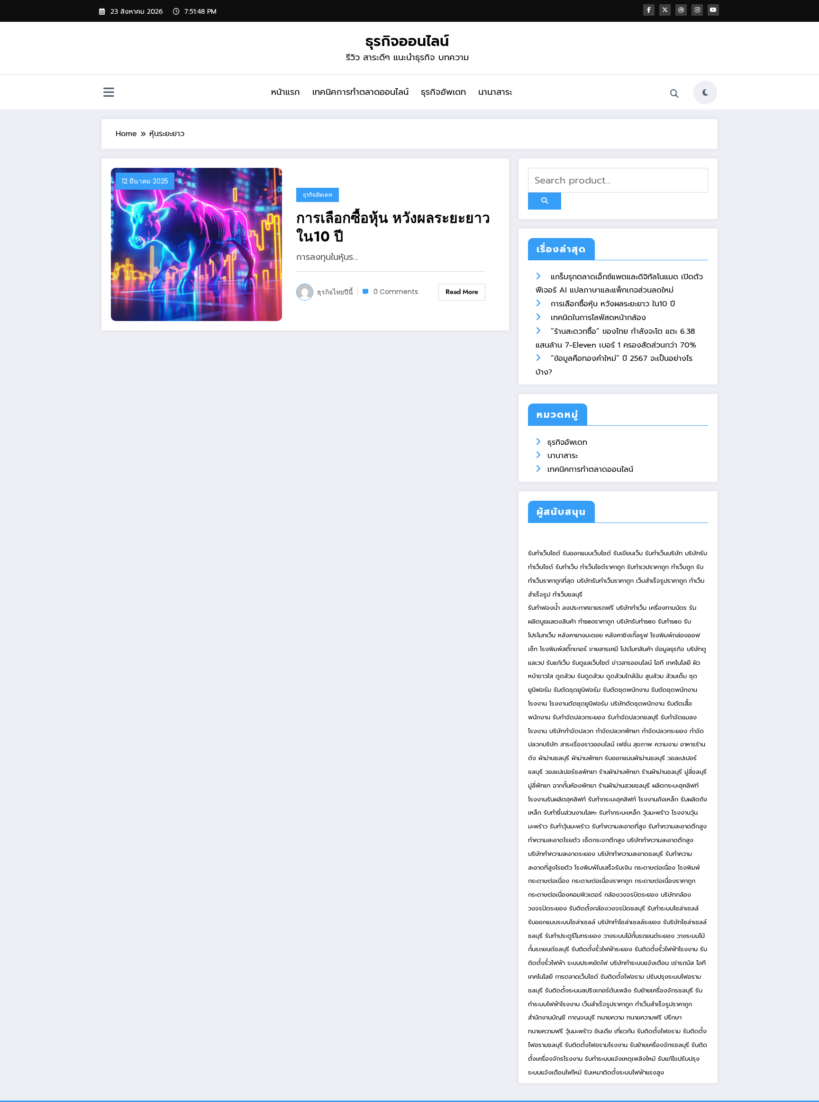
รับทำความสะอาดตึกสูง (677, 826)
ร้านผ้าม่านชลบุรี (662, 771)
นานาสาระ (495, 92)
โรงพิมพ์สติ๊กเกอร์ (563, 648)
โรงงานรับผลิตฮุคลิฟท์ (557, 799)
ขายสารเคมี (603, 648)
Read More (462, 291)
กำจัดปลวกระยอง (664, 730)
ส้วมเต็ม (676, 675)
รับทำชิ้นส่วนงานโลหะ (570, 812)
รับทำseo (670, 621)
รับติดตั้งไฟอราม (622, 976)
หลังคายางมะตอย (580, 635)
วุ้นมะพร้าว (656, 812)
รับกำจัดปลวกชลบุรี (633, 717)
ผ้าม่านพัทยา (587, 757)
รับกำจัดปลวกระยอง (579, 717)
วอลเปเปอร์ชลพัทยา (571, 771)
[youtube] (713, 10)
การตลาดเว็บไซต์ (576, 976)
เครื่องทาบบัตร (668, 607)
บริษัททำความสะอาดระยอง (561, 853)
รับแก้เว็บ (558, 662)
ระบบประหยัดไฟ (587, 962)
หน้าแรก (285, 92)
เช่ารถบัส (682, 962)
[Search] (674, 94)
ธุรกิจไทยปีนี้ (335, 292)
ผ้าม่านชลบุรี (553, 757)
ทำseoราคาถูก (596, 621)
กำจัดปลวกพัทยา (617, 730)
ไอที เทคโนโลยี (672, 662)
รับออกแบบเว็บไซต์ (588, 553)
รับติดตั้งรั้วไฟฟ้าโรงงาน (666, 949)
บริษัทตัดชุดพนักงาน (637, 703)
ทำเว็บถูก (682, 566)
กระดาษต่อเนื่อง (654, 867)
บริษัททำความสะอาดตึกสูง (660, 840)
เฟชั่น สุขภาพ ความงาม (647, 744)
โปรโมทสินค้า (636, 648)
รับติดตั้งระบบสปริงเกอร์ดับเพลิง (588, 990)
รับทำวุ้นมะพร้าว (570, 826)
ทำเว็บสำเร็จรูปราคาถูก (663, 1004)
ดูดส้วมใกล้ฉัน (624, 675)
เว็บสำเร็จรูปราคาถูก (661, 580)
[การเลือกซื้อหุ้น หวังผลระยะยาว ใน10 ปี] (196, 243)
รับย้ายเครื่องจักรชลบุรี (663, 990)
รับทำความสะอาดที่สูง (619, 826)
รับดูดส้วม (590, 675)
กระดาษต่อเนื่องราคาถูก (602, 880)
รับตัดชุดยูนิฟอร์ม (577, 689)
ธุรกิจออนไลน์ (407, 41)
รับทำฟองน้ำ (544, 607)
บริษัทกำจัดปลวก (571, 730)
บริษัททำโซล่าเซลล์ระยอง (629, 922)
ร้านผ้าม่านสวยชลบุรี (624, 785)
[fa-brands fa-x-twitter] (665, 10)
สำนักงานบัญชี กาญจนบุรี (561, 1017)
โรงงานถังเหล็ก (658, 799)
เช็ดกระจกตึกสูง (603, 840)
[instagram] (697, 10)
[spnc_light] (705, 92)
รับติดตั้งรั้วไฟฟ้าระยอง (602, 949)
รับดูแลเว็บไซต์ (591, 662)
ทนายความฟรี (644, 1017)
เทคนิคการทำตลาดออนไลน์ (360, 92)
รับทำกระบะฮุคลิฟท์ (612, 799)
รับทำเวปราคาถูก (648, 566)
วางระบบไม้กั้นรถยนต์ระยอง (638, 935)
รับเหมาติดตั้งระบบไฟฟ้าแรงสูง (624, 1072)
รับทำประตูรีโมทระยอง (573, 935)
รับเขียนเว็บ (628, 553)
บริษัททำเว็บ (631, 607)
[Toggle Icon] (108, 93)
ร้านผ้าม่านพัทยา (619, 771)
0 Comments (395, 291)
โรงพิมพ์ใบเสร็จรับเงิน (603, 867)
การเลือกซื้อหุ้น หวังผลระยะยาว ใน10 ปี (393, 227)
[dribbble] (681, 10)
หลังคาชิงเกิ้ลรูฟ (626, 635)
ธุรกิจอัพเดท (443, 92)
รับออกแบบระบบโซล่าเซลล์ (561, 922)
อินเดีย (604, 1031)
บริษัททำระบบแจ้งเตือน (639, 962)
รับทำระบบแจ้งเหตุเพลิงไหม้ (621, 1058)
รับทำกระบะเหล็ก (619, 812)
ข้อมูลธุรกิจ (669, 648)
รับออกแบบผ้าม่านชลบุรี (635, 757)
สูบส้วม (654, 675)
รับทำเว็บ (566, 566)
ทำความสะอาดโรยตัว (554, 840)
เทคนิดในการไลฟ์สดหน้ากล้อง (598, 317)
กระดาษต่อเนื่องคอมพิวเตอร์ (565, 894)
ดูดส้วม (565, 675)
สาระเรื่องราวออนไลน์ (587, 744)
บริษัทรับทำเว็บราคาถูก (605, 580)
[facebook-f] (649, 10)
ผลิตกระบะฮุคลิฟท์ (675, 785)
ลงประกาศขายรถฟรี (588, 607)
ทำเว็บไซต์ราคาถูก (602, 566)
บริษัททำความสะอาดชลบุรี (630, 853)
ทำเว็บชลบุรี (567, 594)
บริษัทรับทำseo (636, 621)
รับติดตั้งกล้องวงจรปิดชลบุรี (607, 908)
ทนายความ (610, 1017)
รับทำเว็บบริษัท (663, 553)
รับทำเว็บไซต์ (544, 553)
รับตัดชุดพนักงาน (626, 689)
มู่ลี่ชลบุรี (695, 771)
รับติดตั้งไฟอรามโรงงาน (597, 1044)
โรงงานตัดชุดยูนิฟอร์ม (578, 703)
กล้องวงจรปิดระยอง (631, 894)
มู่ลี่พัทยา (539, 785)
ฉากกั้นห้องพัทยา (574, 785)
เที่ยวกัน (625, 1031)
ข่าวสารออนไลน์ (632, 662)
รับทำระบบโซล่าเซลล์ (673, 908)
